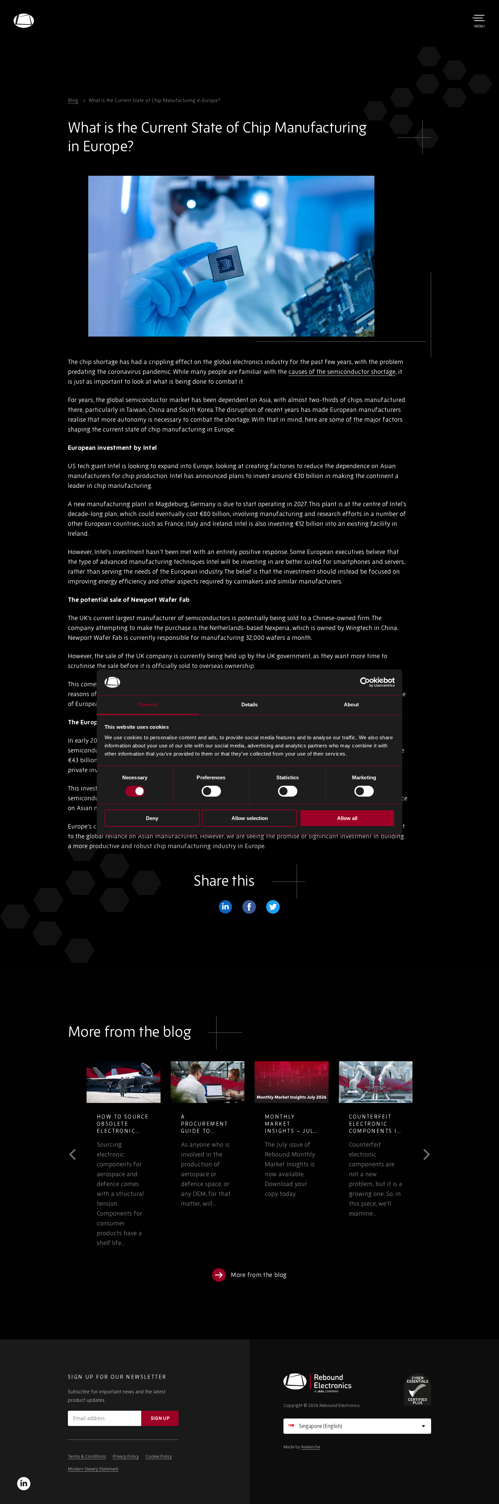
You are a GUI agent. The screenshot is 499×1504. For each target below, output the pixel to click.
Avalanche (310, 1447)
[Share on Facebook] (249, 907)
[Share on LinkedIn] (225, 907)
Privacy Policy (126, 1456)
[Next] (421, 1154)
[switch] (211, 791)
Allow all (347, 818)
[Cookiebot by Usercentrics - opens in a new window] (365, 682)
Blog (73, 100)
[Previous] (77, 1154)
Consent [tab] (147, 704)
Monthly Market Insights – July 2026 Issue (207, 1127)
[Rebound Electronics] (24, 21)
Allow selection (250, 818)
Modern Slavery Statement (93, 1469)
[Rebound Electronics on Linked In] (24, 1483)
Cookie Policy (159, 1456)
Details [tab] (249, 704)
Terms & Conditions (87, 1456)
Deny (152, 818)
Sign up (160, 1418)
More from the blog (259, 1275)
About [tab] (351, 704)
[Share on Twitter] (273, 907)
